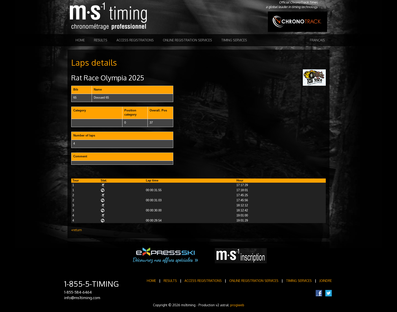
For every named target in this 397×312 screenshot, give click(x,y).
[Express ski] (166, 255)
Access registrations (135, 40)
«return (76, 230)
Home (80, 40)
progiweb (237, 305)
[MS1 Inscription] (241, 256)
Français (317, 40)
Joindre (325, 281)
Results (100, 40)
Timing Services (234, 40)
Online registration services (187, 40)
